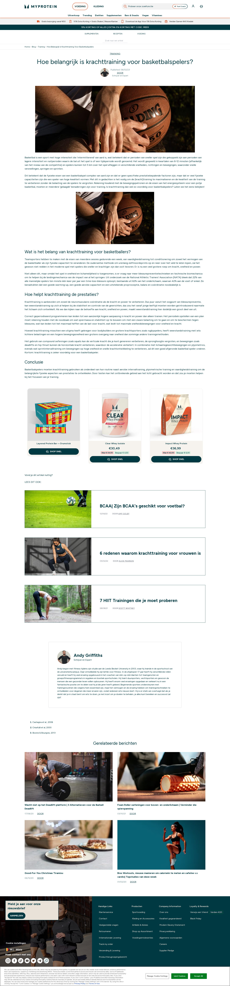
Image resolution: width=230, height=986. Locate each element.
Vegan (145, 15)
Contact (103, 918)
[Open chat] (46, 960)
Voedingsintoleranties (142, 938)
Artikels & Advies (140, 925)
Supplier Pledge (166, 950)
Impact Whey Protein (176, 443)
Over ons (163, 912)
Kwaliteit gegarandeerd (170, 918)
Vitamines (157, 15)
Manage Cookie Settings (157, 976)
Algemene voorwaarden (170, 938)
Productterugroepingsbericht (113, 957)
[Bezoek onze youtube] (27, 960)
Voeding (141, 34)
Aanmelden (16, 915)
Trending (87, 15)
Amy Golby (123, 514)
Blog (34, 47)
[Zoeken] (125, 6)
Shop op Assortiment (142, 931)
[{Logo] (41, 6)
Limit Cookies (179, 976)
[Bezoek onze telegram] (40, 960)
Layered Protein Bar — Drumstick (54, 443)
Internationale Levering (110, 938)
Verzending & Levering (109, 950)
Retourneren (105, 931)
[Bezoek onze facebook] (14, 960)
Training (41, 47)
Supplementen (114, 15)
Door (120, 73)
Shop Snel (56, 451)
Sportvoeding (138, 912)
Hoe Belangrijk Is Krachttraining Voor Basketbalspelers (70, 47)
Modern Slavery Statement (172, 925)
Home (27, 47)
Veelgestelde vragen (108, 925)
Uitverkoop (73, 15)
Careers (163, 944)
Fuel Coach (181, 6)
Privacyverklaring (167, 931)
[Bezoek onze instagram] (8, 960)
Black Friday (195, 918)
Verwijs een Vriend (206, 912)
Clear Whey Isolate (115, 443)
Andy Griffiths (88, 655)
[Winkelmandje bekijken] (201, 6)
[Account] (193, 6)
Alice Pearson (126, 561)
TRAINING (115, 54)
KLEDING (99, 6)
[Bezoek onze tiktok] (20, 960)
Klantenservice (106, 912)
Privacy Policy (79, 984)
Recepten (117, 34)
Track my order (106, 944)
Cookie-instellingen (16, 943)
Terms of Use (94, 984)
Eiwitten (99, 15)
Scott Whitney (127, 608)
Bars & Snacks (132, 15)
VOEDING (80, 6)
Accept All (198, 976)
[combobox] (155, 6)
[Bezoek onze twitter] (33, 960)
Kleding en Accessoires (143, 918)
